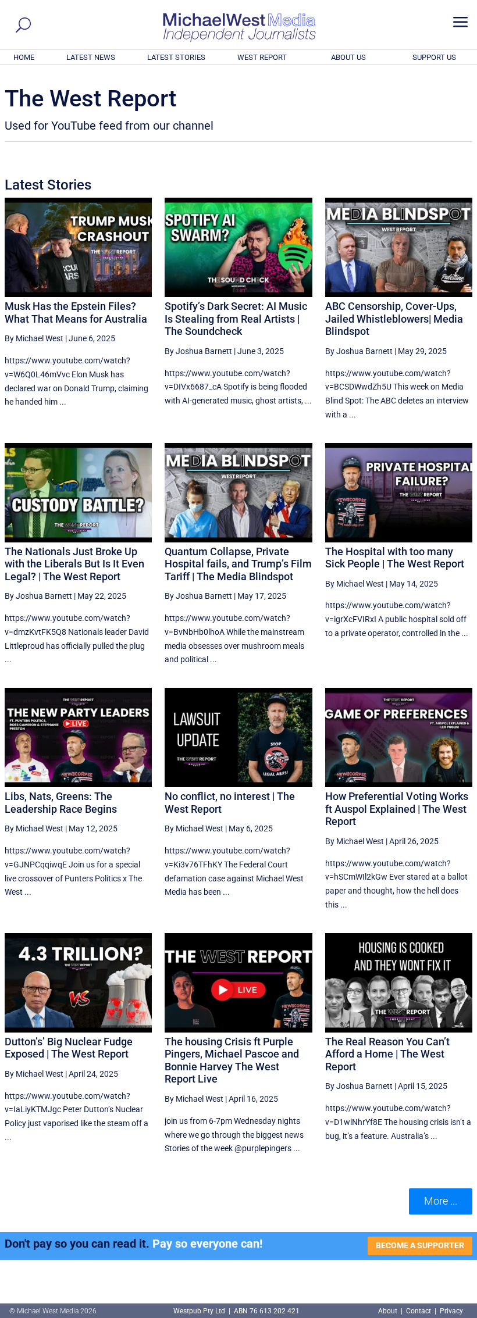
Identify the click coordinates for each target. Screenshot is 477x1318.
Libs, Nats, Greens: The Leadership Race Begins (61, 802)
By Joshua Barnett (198, 351)
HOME (23, 57)
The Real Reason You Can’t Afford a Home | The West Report (387, 1054)
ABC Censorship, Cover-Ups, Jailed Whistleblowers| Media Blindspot (394, 318)
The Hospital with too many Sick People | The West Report (394, 557)
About (388, 1311)
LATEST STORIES (176, 57)
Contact (418, 1311)
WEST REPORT (262, 57)
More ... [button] (440, 1201)
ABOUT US (348, 57)
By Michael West (34, 338)
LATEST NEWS (90, 57)
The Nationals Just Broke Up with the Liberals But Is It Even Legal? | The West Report (74, 564)
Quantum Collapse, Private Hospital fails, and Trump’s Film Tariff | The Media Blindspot (238, 564)
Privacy (451, 1311)
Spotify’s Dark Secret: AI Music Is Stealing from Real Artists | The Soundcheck (236, 318)
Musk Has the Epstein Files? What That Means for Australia (76, 312)
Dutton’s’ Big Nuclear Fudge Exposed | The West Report (69, 1047)
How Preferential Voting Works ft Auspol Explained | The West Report (396, 808)
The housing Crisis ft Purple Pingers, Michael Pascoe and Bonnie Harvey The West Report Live (232, 1060)
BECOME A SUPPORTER (420, 1245)
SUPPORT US (434, 57)
